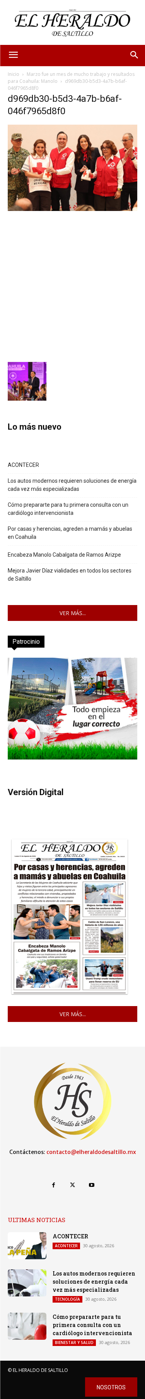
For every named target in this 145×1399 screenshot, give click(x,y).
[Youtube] (91, 1185)
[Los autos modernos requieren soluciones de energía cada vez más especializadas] (27, 1282)
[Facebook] (53, 1185)
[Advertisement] (72, 285)
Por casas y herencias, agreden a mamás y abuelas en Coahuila (70, 533)
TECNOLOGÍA (67, 1299)
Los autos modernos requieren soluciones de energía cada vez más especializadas (72, 485)
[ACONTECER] (27, 1245)
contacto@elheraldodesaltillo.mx (91, 1152)
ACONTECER (23, 465)
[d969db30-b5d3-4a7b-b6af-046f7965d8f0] (72, 209)
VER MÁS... (73, 613)
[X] (72, 1185)
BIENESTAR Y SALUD (74, 1342)
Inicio (13, 74)
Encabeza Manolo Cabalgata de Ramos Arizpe (64, 555)
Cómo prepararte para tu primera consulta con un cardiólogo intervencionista (68, 509)
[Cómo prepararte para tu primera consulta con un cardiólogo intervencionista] (27, 1326)
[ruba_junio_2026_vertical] (72, 757)
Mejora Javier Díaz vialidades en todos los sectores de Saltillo (69, 574)
